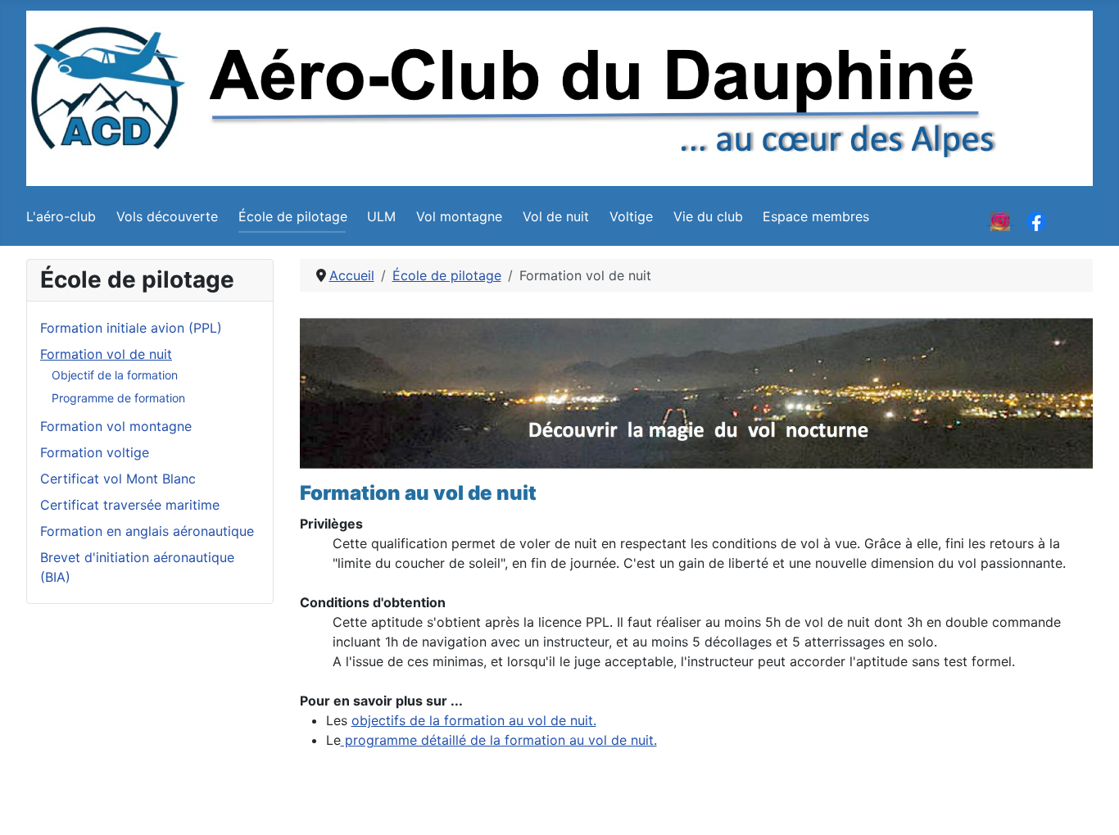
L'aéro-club (61, 216)
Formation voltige (94, 452)
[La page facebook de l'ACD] (1036, 219)
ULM (381, 216)
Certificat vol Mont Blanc (118, 478)
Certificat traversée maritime (130, 505)
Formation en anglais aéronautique (147, 531)
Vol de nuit (556, 216)
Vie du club (708, 216)
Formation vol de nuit (106, 354)
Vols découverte (167, 216)
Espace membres (816, 216)
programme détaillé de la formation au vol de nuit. (499, 740)
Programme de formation (118, 398)
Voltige (631, 216)
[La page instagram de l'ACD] (1000, 219)
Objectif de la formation (115, 375)
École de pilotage (292, 216)
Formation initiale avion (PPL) (131, 328)
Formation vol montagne (116, 426)
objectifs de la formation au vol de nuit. (473, 720)
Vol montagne (459, 216)
